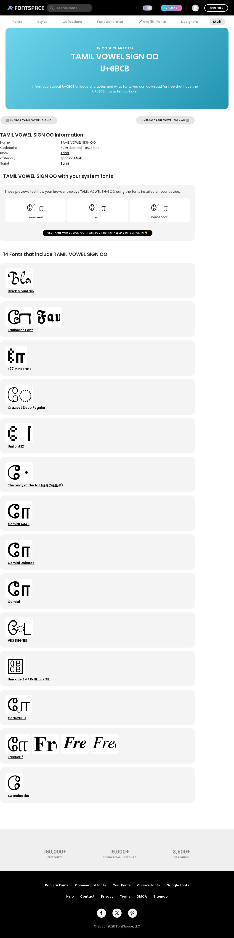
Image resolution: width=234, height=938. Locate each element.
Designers (189, 21)
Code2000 (17, 718)
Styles (42, 21)
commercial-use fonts (119, 857)
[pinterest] (132, 913)
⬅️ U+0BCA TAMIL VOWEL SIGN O (29, 120)
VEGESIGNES (18, 640)
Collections (72, 21)
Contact (87, 896)
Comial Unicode (21, 563)
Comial (14, 601)
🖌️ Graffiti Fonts (152, 21)
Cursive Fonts (148, 885)
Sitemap (160, 896)
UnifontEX (16, 446)
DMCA (142, 896)
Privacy (107, 896)
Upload (171, 8)
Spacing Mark (71, 158)
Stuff (217, 21)
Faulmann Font (20, 330)
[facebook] (101, 913)
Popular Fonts (57, 885)
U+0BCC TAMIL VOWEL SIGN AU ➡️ (165, 120)
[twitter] (117, 913)
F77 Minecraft (19, 368)
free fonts (55, 857)
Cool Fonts (121, 885)
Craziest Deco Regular (26, 407)
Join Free (216, 8)
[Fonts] (26, 8)
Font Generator (110, 21)
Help (70, 896)
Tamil (65, 153)
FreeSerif (15, 757)
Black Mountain (21, 291)
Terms (125, 896)
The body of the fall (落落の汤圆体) (35, 485)
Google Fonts (177, 885)
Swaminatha (18, 795)
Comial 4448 (18, 524)
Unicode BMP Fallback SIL (29, 679)
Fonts (17, 21)
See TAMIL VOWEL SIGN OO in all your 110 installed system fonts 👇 (97, 232)
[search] (69, 8)
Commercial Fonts (90, 885)
